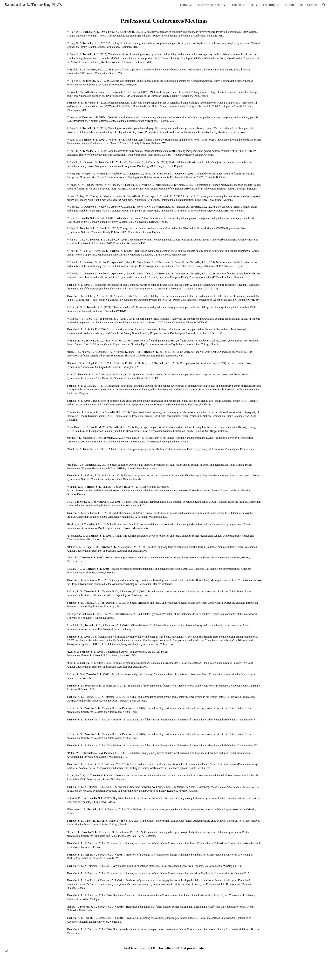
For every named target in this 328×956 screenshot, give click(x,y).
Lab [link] (252, 4)
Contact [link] (312, 4)
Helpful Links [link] (293, 4)
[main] (164, 20)
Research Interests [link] (209, 4)
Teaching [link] (269, 4)
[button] (324, 5)
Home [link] (184, 4)
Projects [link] (236, 4)
